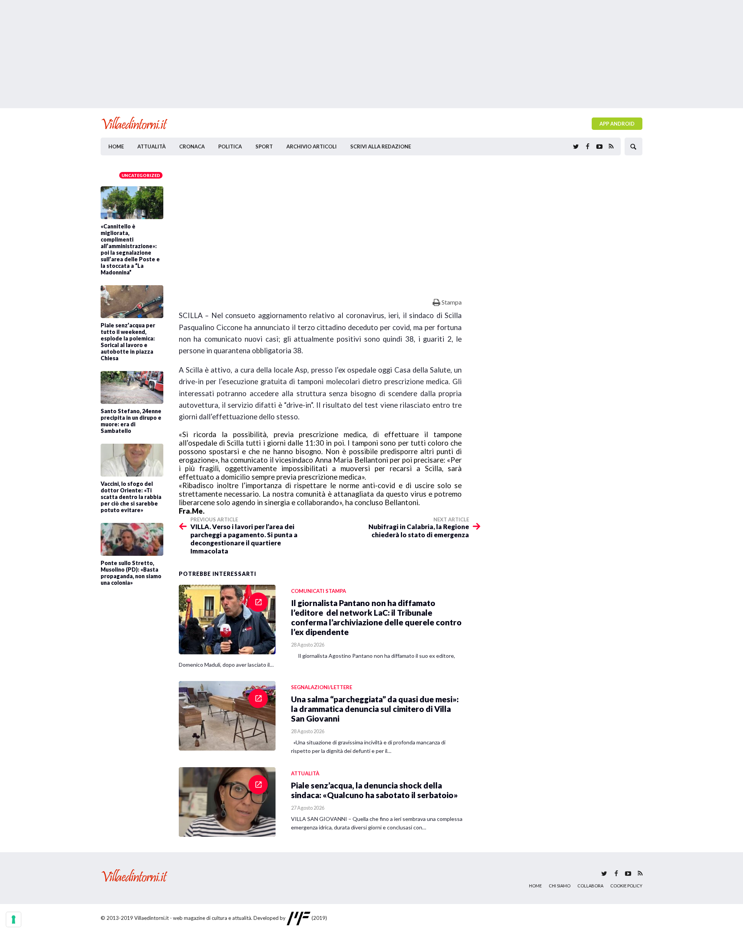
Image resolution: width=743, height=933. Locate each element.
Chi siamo (559, 885)
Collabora (590, 885)
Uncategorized (141, 175)
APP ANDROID (617, 124)
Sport (264, 146)
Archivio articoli (311, 146)
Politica (230, 146)
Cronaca (192, 146)
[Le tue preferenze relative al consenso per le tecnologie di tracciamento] (13, 919)
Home (116, 146)
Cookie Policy (626, 885)
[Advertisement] (371, 54)
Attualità (151, 146)
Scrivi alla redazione (380, 146)
